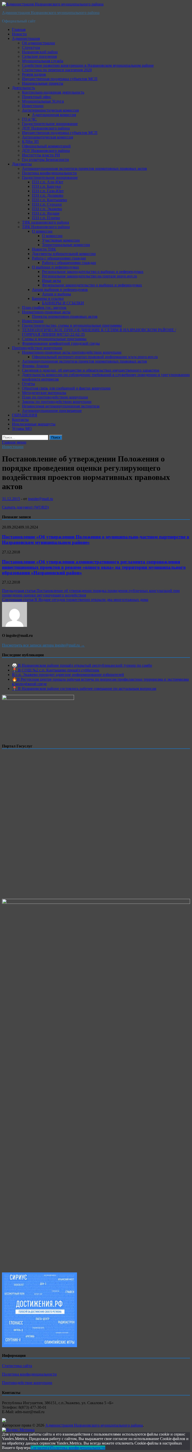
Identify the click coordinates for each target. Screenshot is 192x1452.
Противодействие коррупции (37, 348)
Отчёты (28, 384)
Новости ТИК (44, 249)
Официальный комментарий (46, 146)
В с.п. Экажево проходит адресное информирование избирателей (68, 674)
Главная (19, 29)
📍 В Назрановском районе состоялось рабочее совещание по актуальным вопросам (84, 688)
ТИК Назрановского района (46, 227)
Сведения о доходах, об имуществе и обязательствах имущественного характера (90, 370)
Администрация (26, 38)
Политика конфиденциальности (49, 173)
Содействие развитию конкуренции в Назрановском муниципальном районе (88, 65)
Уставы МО (22, 428)
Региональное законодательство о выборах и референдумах (93, 271)
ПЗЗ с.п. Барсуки (46, 186)
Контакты (20, 419)
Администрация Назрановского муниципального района (51, 12)
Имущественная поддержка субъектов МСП (60, 79)
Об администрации (38, 43)
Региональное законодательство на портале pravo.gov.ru (89, 276)
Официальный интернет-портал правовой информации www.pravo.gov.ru (95, 357)
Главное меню (14, 442)
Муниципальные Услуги (43, 101)
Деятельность (23, 88)
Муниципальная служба (42, 61)
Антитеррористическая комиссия (50, 110)
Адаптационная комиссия (54, 115)
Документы (22, 164)
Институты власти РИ (41, 155)
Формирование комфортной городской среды (61, 343)
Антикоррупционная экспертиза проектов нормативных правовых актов (84, 168)
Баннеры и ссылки (48, 298)
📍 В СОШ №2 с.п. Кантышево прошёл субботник (55, 670)
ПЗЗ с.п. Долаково (47, 195)
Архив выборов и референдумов (60, 289)
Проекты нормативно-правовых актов (65, 316)
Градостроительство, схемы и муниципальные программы (72, 325)
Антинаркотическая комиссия (47, 137)
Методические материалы (44, 393)
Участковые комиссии (61, 240)
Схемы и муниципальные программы (54, 339)
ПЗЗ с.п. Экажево (47, 209)
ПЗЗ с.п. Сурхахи (47, 204)
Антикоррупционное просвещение (52, 410)
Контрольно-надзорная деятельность (53, 92)
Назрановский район (40, 52)
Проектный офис (36, 97)
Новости (19, 34)
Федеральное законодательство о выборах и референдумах (92, 285)
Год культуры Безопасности (45, 159)
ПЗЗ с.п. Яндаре (46, 213)
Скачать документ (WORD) (25, 507)
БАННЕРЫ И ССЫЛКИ (63, 303)
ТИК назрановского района (45, 222)
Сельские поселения (39, 56)
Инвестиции (33, 106)
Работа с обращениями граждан (59, 258)
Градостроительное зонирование (50, 124)
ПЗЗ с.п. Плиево (46, 218)
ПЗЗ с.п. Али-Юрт (47, 182)
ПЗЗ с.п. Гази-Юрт (48, 191)
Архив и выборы (56, 294)
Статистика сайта (17, 1366)
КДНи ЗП (30, 141)
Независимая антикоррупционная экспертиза (61, 406)
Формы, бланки (35, 366)
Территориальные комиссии (66, 245)
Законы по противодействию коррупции (57, 401)
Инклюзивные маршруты (34, 424)
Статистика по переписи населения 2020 (57, 70)
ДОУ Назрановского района (46, 128)
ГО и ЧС (29, 119)
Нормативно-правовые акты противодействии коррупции (72, 352)
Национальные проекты (42, 83)
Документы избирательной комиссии (64, 254)
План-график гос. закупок (44, 307)
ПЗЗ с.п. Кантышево (49, 200)
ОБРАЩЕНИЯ (24, 415)
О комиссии (42, 231)
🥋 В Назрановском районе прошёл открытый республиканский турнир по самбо (82, 665)
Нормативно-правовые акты (46, 312)
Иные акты (51, 280)
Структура (31, 47)
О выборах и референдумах (55, 267)
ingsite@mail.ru (40, 499)
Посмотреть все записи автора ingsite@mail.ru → (43, 645)
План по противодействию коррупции (55, 397)
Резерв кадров (34, 74)
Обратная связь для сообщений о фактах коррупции (66, 388)
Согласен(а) (40, 1448)
